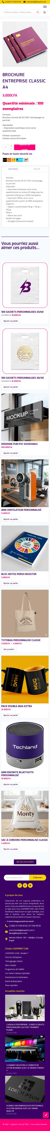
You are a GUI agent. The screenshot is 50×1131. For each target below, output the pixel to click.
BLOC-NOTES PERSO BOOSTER (18, 574)
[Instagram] (25, 885)
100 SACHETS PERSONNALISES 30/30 (22, 377)
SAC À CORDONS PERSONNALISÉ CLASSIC (24, 839)
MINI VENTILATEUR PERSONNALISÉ (21, 509)
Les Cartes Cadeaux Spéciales (17, 973)
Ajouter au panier (24, 147)
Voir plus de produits (25, 862)
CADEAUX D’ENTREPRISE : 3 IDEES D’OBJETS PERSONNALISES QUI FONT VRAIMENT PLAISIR (25, 1027)
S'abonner (37, 877)
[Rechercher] (38, 12)
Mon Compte (10, 965)
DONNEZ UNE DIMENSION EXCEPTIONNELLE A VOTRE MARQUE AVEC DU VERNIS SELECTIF (24, 1108)
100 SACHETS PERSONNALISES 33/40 (22, 311)
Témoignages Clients (14, 961)
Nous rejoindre (11, 985)
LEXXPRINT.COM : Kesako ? (16, 953)
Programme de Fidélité (14, 969)
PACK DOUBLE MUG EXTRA (16, 706)
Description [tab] (13, 169)
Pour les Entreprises (13, 957)
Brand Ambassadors (13, 981)
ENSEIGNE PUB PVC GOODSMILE (19, 443)
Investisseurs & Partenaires (16, 977)
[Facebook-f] (19, 885)
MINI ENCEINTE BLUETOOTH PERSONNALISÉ (17, 774)
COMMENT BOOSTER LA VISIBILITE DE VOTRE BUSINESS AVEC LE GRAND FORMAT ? (25, 1068)
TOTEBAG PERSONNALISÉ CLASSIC (21, 640)
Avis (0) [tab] (37, 169)
